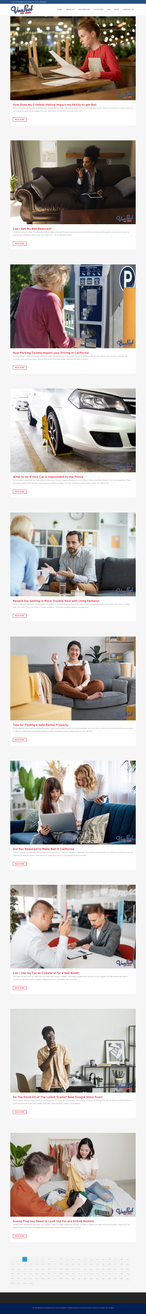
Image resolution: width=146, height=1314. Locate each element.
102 (24, 1283)
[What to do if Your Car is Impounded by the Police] (73, 430)
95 (103, 1278)
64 (37, 1273)
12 (85, 1259)
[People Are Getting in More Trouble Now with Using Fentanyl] (73, 554)
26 (49, 1264)
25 (43, 1264)
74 (97, 1273)
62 (25, 1273)
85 (43, 1278)
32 (85, 1264)
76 (109, 1273)
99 (127, 1278)
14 (97, 1259)
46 (49, 1269)
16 (109, 1259)
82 (25, 1278)
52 (85, 1269)
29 (67, 1264)
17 (115, 1259)
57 (115, 1269)
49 (67, 1269)
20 (13, 1264)
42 (25, 1269)
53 (91, 1269)
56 (109, 1269)
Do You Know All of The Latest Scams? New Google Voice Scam (58, 1097)
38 (121, 1264)
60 (12, 1273)
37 (115, 1264)
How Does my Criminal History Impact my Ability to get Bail (55, 104)
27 (55, 1264)
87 (55, 1278)
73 (91, 1273)
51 (79, 1269)
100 (12, 1283)
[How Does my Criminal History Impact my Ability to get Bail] (73, 58)
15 (103, 1259)
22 (25, 1264)
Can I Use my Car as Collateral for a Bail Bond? (46, 973)
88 (61, 1278)
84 (37, 1278)
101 (18, 1283)
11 (79, 1259)
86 (49, 1278)
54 (97, 1269)
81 (19, 1278)
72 (85, 1273)
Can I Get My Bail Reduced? (32, 228)
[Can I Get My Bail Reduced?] (73, 182)
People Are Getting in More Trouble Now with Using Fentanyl (56, 601)
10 (73, 1259)
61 (19, 1273)
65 (43, 1273)
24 (37, 1264)
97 (115, 1278)
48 (61, 1269)
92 (85, 1278)
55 (103, 1269)
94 (97, 1278)
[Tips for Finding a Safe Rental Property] (73, 678)
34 (97, 1264)
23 (31, 1264)
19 (127, 1259)
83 (31, 1278)
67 (55, 1273)
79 (127, 1273)
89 (67, 1278)
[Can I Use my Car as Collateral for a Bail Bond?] (73, 927)
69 (67, 1273)
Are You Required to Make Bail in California (43, 849)
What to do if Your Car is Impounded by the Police (48, 476)
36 (109, 1264)
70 (73, 1273)
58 (121, 1269)
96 (109, 1278)
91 (79, 1278)
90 (73, 1278)
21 (19, 1264)
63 (31, 1273)
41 (19, 1269)
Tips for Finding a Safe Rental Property (40, 725)
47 (55, 1269)
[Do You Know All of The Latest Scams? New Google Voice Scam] (73, 1051)
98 (121, 1278)
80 (12, 1278)
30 (73, 1264)
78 (121, 1273)
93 (91, 1278)
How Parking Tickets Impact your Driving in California (51, 352)
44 (37, 1269)
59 (127, 1269)
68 (61, 1273)
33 (91, 1264)
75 (103, 1273)
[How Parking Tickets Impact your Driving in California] (73, 306)
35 (103, 1264)
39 (127, 1264)
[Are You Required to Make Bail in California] (73, 802)
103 (31, 1283)
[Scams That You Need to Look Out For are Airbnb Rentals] (73, 1175)
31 (79, 1264)
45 (43, 1269)
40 (12, 1269)
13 (91, 1259)
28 (61, 1264)
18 (121, 1259)
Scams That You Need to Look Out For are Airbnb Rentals (53, 1221)
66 (49, 1273)
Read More (19, 119)
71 (79, 1273)
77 (115, 1273)
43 (31, 1269)
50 (73, 1269)
